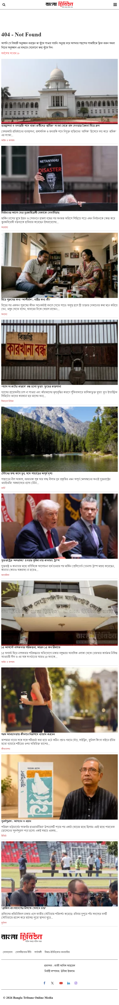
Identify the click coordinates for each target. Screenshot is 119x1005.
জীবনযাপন (5, 748)
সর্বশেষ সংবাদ (8, 53)
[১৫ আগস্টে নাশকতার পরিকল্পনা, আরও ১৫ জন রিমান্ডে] (59, 622)
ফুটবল (4, 922)
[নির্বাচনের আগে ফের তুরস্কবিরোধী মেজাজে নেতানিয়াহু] (59, 188)
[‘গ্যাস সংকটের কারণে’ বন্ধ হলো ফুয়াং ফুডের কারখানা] (59, 362)
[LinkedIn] (68, 983)
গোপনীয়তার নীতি (23, 952)
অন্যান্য (4, 314)
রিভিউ (3, 835)
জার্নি (3, 488)
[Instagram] (76, 983)
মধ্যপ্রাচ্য (4, 227)
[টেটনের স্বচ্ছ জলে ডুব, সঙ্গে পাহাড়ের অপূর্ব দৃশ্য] (59, 449)
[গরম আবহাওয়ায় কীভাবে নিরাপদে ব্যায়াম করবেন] (59, 709)
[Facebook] (44, 983)
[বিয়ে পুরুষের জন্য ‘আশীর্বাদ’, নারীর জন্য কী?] (59, 275)
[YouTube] (61, 983)
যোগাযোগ (7, 952)
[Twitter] (52, 983)
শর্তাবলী (38, 952)
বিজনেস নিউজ (7, 401)
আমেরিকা (5, 575)
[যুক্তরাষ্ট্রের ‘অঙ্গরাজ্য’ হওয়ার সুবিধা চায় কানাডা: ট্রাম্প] (59, 536)
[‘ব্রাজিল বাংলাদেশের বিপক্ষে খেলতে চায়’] (59, 883)
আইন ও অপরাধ (7, 140)
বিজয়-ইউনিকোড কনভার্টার (57, 952)
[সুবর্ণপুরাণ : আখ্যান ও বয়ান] (59, 796)
